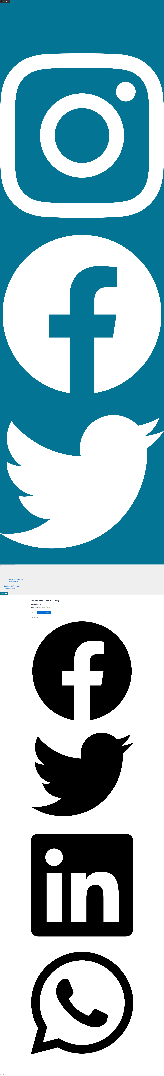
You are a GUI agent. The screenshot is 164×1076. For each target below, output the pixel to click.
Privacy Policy (72, 30)
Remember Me (64, 15)
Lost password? (64, 22)
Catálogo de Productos (15, 579)
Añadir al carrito (44, 613)
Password (62, 9)
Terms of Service (86, 30)
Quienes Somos (12, 581)
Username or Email (64, 2)
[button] (82, 671)
